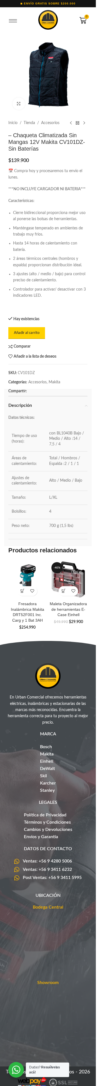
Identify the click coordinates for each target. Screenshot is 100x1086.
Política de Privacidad (45, 815)
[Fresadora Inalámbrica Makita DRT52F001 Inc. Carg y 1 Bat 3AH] (27, 579)
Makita (54, 382)
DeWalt (47, 768)
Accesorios (50, 123)
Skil (43, 776)
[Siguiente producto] (84, 123)
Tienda (29, 123)
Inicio (13, 123)
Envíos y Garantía (41, 837)
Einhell (46, 761)
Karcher (48, 783)
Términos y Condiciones (47, 822)
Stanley (47, 790)
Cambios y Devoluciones (48, 829)
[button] (23, 591)
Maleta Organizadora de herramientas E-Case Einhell (68, 609)
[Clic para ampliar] (18, 104)
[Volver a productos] (77, 123)
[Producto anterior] (71, 123)
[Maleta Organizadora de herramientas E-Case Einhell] (68, 579)
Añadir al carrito (26, 333)
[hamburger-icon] (13, 21)
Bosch (46, 747)
